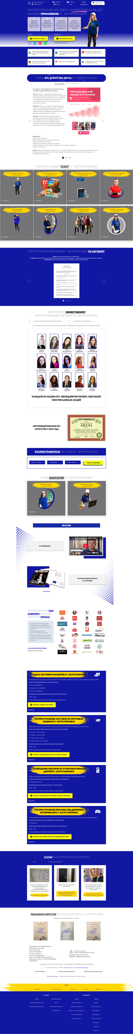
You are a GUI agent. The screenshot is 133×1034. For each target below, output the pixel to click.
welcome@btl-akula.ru (82, 967)
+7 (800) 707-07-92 (68, 967)
